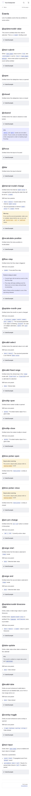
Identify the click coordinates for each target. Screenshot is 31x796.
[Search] (24, 2)
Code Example (9, 40)
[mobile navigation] (28, 2)
